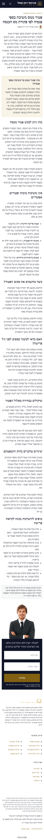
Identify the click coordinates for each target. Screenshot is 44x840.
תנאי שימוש (25, 829)
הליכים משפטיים (33, 750)
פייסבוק (36, 780)
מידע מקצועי (14, 754)
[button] (10, 3)
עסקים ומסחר (34, 742)
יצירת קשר (35, 773)
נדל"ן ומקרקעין (34, 746)
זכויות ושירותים (34, 754)
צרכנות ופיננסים (29, 13)
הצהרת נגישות (22, 837)
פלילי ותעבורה (14, 742)
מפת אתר (36, 777)
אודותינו (36, 769)
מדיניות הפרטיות (34, 686)
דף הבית (39, 13)
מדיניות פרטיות (36, 829)
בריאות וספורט (14, 746)
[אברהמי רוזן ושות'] (29, 4)
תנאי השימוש (13, 685)
